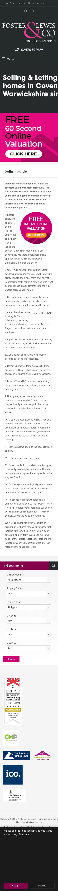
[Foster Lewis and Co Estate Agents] (29, 32)
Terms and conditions (48, 819)
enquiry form (21, 535)
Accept (16, 885)
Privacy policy (23, 822)
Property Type (14, 602)
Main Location (14, 574)
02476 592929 (32, 50)
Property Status (15, 588)
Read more (24, 834)
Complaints (36, 822)
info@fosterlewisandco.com (37, 3)
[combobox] (29, 580)
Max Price (12, 643)
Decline (42, 885)
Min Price (11, 629)
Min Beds (11, 615)
